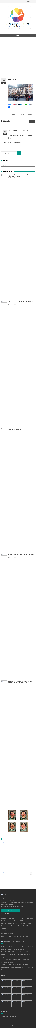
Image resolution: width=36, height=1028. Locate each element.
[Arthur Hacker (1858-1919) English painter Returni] (18, 857)
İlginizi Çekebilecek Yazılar (14, 942)
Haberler (6, 142)
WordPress (24, 1025)
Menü (29, 1)
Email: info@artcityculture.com (11, 910)
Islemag (10, 1025)
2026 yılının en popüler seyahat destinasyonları (14, 936)
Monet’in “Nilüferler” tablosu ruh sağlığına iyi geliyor (18, 428)
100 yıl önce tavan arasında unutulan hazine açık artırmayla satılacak (19, 681)
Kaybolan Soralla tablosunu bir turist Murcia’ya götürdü (17, 918)
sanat (18, 142)
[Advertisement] (18, 57)
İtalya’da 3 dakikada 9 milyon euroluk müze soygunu (15, 920)
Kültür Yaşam (13, 142)
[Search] (19, 153)
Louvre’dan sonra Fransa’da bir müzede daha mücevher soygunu (20, 555)
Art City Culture (27, 114)
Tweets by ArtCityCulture (8, 1016)
